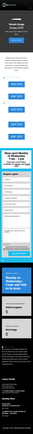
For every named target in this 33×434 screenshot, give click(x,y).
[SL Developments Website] (16, 78)
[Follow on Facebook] (2, 369)
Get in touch (16, 40)
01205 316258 (9, 391)
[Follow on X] (6, 369)
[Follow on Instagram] (9, 369)
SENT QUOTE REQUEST (19, 253)
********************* (12, 393)
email (27, 164)
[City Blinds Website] (16, 103)
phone (17, 164)
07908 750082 (20, 391)
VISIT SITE (16, 84)
